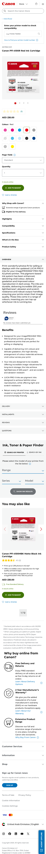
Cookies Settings (10, 806)
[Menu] (43, 4)
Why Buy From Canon (25, 737)
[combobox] (23, 11)
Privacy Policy (24, 795)
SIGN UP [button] (9, 785)
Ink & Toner (8, 19)
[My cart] (36, 4)
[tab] (14, 452)
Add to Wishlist (11, 195)
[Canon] (8, 3)
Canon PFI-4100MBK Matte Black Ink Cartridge (21, 555)
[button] (37, 40)
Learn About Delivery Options (25, 682)
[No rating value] (12, 111)
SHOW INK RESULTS (24, 491)
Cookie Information (11, 800)
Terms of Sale (8, 795)
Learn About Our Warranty (23, 712)
